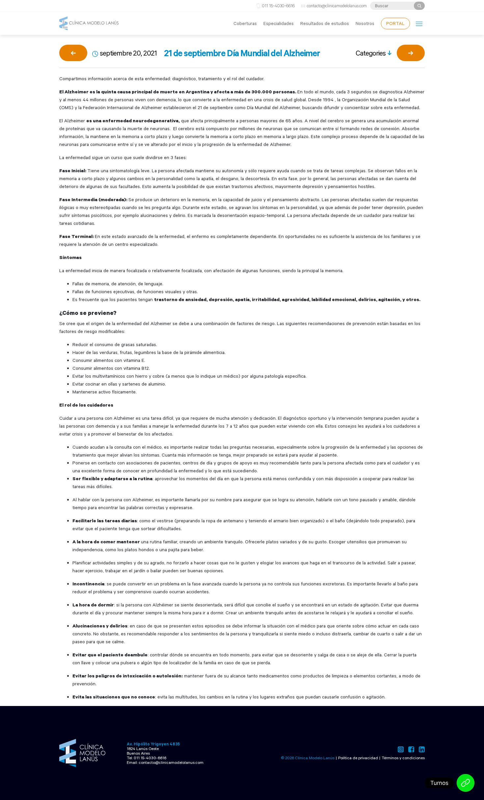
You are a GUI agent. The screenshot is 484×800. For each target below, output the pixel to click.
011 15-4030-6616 (278, 5)
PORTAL (395, 23)
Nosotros (365, 23)
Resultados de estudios (324, 23)
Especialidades (278, 23)
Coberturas (245, 23)
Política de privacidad (358, 757)
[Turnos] (465, 783)
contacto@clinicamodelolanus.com (337, 5)
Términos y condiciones (403, 757)
